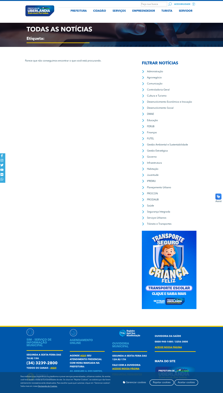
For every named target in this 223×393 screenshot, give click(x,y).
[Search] (169, 4)
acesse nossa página (125, 369)
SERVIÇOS (119, 11)
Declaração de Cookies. (47, 386)
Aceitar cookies (186, 382)
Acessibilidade (182, 4)
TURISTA (166, 11)
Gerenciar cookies (135, 382)
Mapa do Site (165, 361)
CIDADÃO (99, 11)
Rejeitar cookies (162, 382)
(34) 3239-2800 (42, 363)
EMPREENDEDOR (143, 11)
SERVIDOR (185, 11)
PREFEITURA (79, 11)
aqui (53, 368)
